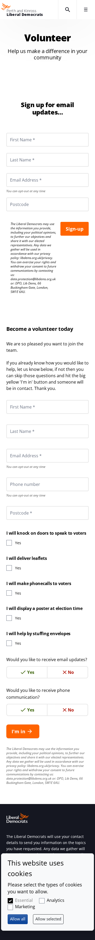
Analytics (55, 900)
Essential (24, 900)
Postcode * (14, 506)
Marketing (25, 907)
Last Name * (16, 153)
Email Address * (18, 173)
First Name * (16, 133)
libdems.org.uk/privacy (36, 258)
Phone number (18, 477)
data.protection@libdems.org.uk (33, 279)
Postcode (13, 197)
